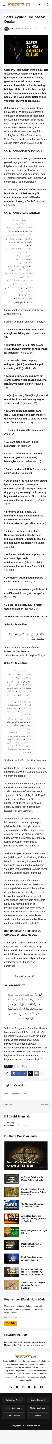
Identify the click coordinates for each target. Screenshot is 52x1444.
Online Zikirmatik (38, 1400)
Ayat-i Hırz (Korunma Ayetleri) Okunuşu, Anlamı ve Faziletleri (33, 1218)
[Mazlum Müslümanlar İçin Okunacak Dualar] (11, 1245)
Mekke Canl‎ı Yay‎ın (14, 1408)
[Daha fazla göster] (42, 1073)
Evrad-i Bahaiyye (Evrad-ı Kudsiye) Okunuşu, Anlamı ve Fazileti (33, 1192)
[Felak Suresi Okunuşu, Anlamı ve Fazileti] (11, 1259)
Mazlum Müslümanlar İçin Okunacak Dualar (33, 1245)
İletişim (38, 1416)
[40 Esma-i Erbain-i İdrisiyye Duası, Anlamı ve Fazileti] (11, 1179)
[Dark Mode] (41, 5)
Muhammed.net (33, 1426)
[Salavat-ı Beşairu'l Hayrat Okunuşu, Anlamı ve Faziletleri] (11, 1285)
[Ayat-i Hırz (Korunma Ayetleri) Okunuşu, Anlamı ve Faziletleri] (11, 1219)
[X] (30, 1073)
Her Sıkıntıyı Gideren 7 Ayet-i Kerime (34, 1231)
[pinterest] (35, 1387)
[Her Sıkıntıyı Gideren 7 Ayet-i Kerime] (11, 1232)
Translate (24, 1125)
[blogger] (41, 1387)
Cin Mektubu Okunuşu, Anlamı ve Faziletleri (32, 1205)
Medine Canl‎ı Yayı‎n (38, 1408)
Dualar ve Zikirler (20, 1066)
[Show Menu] (4, 5)
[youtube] (29, 1387)
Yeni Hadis (10, 1323)
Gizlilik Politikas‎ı (13, 1416)
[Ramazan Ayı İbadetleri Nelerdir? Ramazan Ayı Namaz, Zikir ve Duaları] (11, 1272)
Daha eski (44, 1105)
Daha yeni (8, 1105)
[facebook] (16, 1387)
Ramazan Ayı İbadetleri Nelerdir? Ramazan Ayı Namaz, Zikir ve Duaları (32, 1271)
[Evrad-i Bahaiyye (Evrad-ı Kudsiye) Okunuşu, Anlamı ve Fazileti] (11, 1192)
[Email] (36, 1073)
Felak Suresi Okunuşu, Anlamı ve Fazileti (31, 1258)
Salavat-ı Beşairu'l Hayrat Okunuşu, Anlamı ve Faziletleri (33, 1285)
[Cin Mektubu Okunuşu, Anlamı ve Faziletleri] (11, 1205)
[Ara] (48, 5)
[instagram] (23, 1387)
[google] (10, 1387)
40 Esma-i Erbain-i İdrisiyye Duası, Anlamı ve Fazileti (34, 1178)
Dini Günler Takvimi (14, 1400)
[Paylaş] (45, 29)
